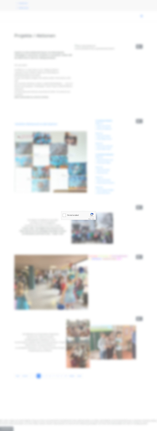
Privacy (89, 218)
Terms (93, 218)
